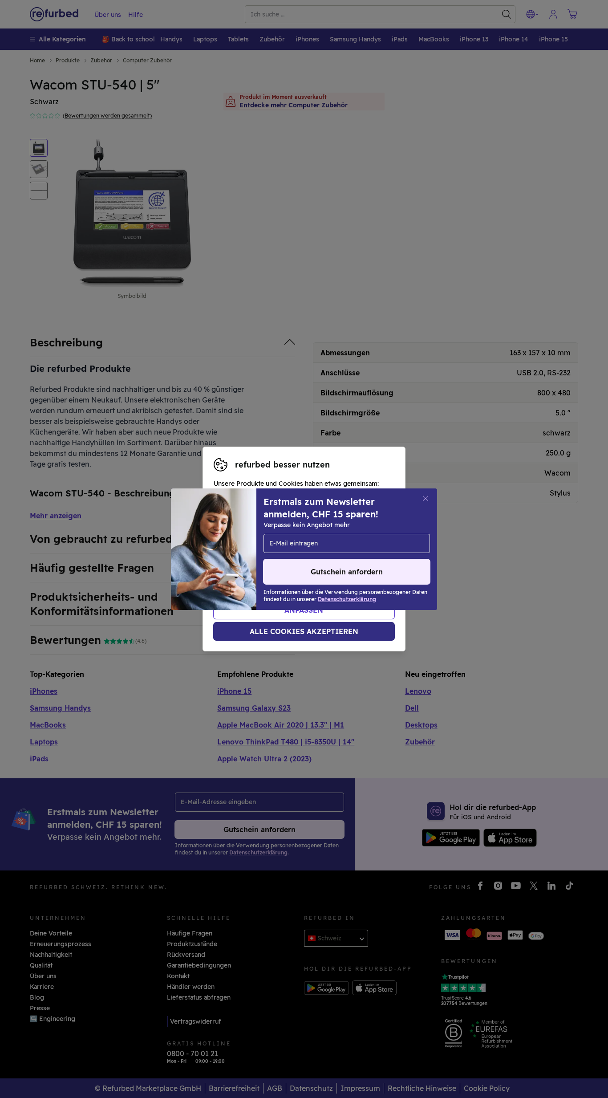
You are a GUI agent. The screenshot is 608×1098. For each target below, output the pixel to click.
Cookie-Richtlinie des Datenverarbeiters (276, 568)
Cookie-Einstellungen (247, 549)
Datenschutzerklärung (270, 558)
